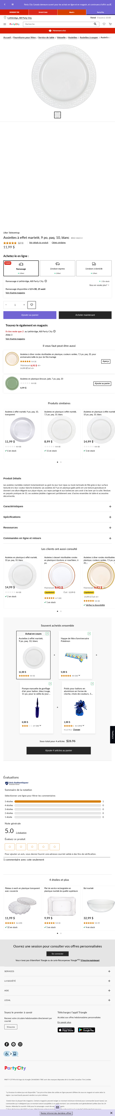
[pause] (12, 5)
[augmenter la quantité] (6, 305)
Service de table (46, 37)
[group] (54, 592)
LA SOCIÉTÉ (10, 981)
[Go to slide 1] (57, 115)
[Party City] (100, 12)
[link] (14, 243)
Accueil (7, 37)
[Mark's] (72, 12)
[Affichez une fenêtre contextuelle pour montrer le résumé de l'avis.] (80, 676)
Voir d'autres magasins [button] (15, 293)
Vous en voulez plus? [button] (98, 285)
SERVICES (9, 971)
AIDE (6, 990)
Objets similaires (59, 243)
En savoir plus (64, 1022)
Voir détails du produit (38, 243)
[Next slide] (110, 5)
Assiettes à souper (89, 37)
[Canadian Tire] (14, 12)
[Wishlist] (104, 24)
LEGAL (7, 1000)
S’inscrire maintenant (90, 961)
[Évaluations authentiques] (17, 783)
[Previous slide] (4, 5)
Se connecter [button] (57, 954)
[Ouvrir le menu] (4, 24)
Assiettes (72, 37)
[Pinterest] (13, 1044)
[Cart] (110, 24)
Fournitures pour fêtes (24, 37)
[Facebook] (6, 1044)
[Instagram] (20, 1044)
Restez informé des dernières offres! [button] (56, 1113)
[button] (95, 24)
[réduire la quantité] (24, 305)
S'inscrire (11, 1027)
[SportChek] (43, 12)
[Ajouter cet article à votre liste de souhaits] (31, 305)
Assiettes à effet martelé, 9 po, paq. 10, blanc (36, 237)
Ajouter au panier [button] (29, 315)
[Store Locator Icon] (5, 18)
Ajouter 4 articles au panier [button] (58, 750)
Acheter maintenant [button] (85, 315)
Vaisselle (61, 37)
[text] (22, 446)
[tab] (21, 268)
